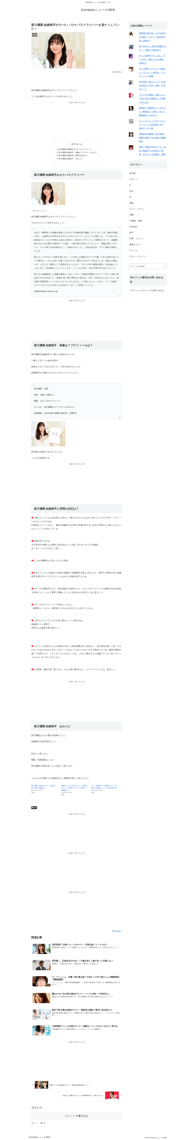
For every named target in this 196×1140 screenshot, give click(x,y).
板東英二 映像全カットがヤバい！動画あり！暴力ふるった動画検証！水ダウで (152, 111)
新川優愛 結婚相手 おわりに (71, 159)
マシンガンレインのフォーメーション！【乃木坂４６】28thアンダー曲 (152, 124)
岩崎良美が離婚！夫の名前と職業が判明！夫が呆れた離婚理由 (152, 138)
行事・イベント (136, 238)
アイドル (133, 250)
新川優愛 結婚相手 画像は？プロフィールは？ (78, 152)
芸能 (35, 807)
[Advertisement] (76, 80)
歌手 (131, 232)
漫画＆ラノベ (135, 244)
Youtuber (133, 227)
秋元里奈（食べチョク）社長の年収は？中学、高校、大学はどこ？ (152, 85)
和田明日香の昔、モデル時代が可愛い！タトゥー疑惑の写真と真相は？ (152, 37)
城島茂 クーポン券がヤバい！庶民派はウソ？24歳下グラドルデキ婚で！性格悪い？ (74, 788)
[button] (165, 266)
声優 (131, 215)
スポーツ (133, 179)
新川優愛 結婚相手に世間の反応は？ (73, 155)
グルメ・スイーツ (137, 256)
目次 (73, 144)
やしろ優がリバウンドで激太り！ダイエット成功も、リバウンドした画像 (152, 72)
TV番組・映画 (135, 221)
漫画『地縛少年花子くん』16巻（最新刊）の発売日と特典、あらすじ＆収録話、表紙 (152, 151)
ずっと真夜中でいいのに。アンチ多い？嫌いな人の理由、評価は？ (152, 59)
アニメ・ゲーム (136, 209)
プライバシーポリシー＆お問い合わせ (146, 290)
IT (130, 185)
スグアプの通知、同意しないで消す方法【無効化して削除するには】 (152, 98)
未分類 (132, 173)
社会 (131, 191)
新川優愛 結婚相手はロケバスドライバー (75, 149)
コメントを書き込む (77, 1115)
